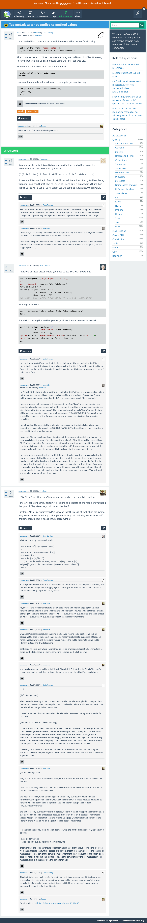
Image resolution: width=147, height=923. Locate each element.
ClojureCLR (118, 235)
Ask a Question (65, 16)
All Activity (19, 16)
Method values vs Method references (125, 66)
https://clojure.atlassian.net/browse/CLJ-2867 (58, 903)
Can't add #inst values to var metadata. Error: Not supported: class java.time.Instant (126, 86)
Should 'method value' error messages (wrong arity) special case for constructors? (127, 100)
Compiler (120, 147)
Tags (54, 16)
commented (23, 126)
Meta (115, 247)
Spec (117, 218)
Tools (115, 243)
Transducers (121, 168)
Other (115, 251)
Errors (118, 201)
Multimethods (122, 172)
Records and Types (124, 156)
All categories (119, 135)
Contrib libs (118, 239)
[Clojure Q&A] (7, 14)
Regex (118, 214)
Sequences (120, 164)
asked (19, 33)
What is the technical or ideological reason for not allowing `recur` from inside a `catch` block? (127, 113)
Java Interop (121, 193)
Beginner (117, 256)
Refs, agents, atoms (125, 189)
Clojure (37, 33)
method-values (32, 111)
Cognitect (112, 921)
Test (117, 222)
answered (22, 159)
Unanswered (42, 16)
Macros (119, 151)
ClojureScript (119, 231)
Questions (30, 16)
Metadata (120, 181)
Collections (120, 160)
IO (116, 197)
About (63, 3)
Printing (119, 210)
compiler (21, 111)
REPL (118, 205)
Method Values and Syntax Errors (126, 75)
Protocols (120, 176)
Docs (117, 226)
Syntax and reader (124, 143)
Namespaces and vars (126, 185)
